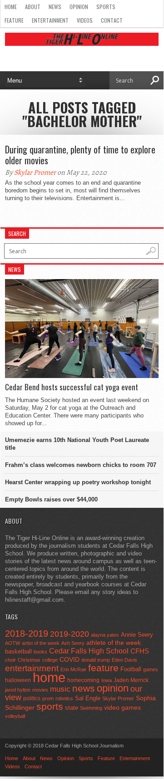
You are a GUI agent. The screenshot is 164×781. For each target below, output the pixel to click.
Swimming (91, 708)
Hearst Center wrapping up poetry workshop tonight (78, 482)
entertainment (32, 668)
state (71, 707)
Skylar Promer (35, 172)
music (60, 689)
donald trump (95, 660)
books (40, 651)
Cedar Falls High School (89, 651)
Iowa (106, 680)
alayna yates (105, 635)
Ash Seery (72, 643)
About (32, 6)
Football (130, 669)
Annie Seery (137, 635)
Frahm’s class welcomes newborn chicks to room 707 (80, 465)
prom (48, 698)
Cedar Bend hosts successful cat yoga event (71, 387)
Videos (85, 20)
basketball (18, 651)
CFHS (139, 651)
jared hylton (17, 690)
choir (10, 660)
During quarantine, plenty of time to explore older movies (80, 155)
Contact (112, 20)
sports (49, 706)
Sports (105, 6)
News (55, 6)
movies (40, 690)
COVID (70, 659)
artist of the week (41, 643)
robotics (64, 698)
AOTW (12, 643)
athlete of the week (113, 642)
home (49, 677)
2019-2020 (69, 634)
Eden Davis (124, 660)
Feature (14, 20)
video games (122, 707)
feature (103, 668)
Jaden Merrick (131, 680)
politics (31, 698)
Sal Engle (87, 698)
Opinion (79, 6)
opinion (113, 688)
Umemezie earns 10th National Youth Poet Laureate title (77, 444)
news (83, 688)
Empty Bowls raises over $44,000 (51, 499)
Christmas (29, 660)
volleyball (15, 716)
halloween (18, 680)
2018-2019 (26, 634)
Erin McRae (73, 669)
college (50, 660)
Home (11, 6)
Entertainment (50, 20)
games (150, 669)
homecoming (83, 680)
